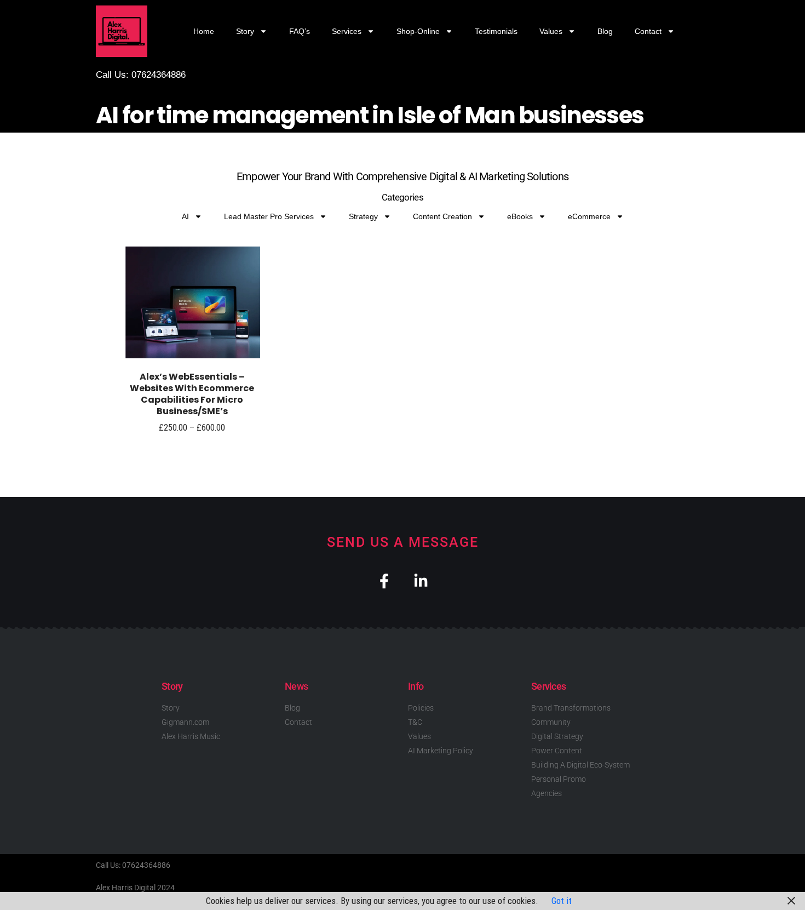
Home (203, 31)
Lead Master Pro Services (269, 216)
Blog (605, 31)
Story (245, 31)
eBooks (520, 216)
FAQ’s (299, 31)
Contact (648, 31)
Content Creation (442, 216)
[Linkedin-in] (420, 581)
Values (550, 31)
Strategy (363, 216)
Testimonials (496, 31)
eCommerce (589, 216)
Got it (561, 900)
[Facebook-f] (384, 581)
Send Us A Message (403, 542)
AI (185, 216)
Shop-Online (418, 31)
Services (346, 31)
